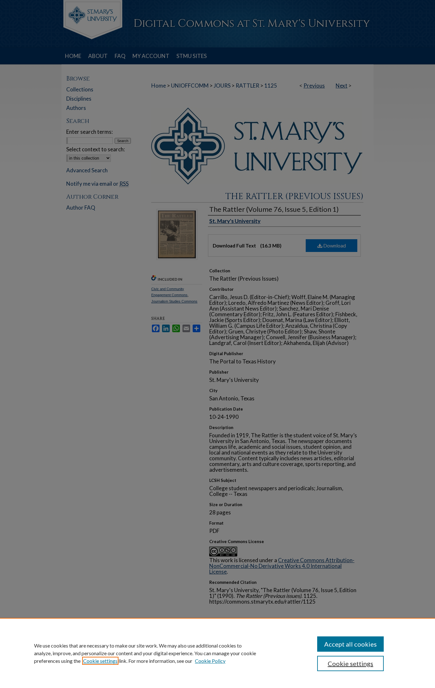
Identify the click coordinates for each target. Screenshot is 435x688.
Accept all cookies (350, 644)
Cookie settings (100, 661)
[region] (217, 653)
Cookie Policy (210, 661)
